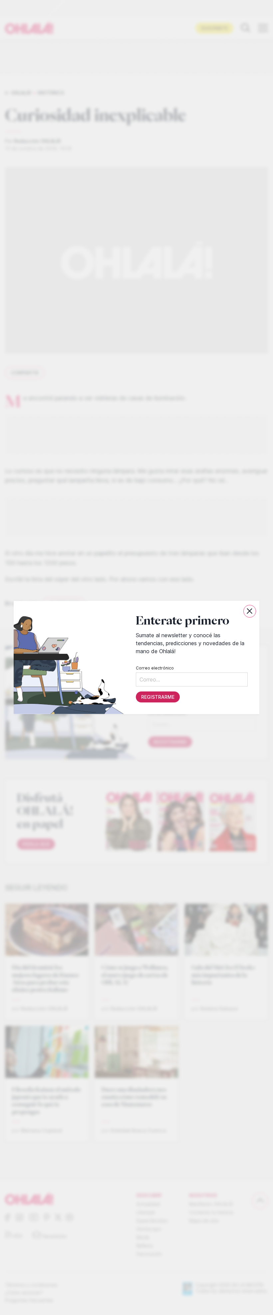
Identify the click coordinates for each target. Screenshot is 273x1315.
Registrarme (157, 697)
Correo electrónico (155, 667)
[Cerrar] (249, 611)
